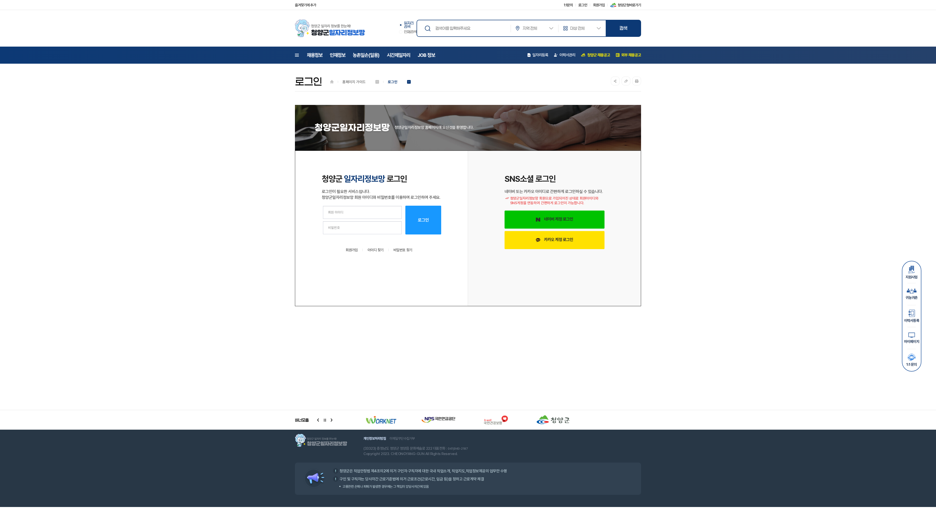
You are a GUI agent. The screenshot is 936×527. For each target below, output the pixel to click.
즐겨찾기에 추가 (305, 5)
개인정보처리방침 (374, 438)
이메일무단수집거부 (402, 438)
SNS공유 (615, 81)
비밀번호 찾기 (402, 250)
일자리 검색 (408, 25)
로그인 (582, 5)
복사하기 (626, 81)
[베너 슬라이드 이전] (318, 420)
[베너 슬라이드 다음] (331, 420)
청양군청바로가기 (629, 5)
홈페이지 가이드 (354, 82)
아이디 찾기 (376, 250)
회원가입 (599, 5)
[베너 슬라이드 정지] (325, 420)
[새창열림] (379, 420)
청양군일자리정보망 (330, 28)
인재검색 (410, 32)
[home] (332, 82)
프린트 (636, 81)
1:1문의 (568, 5)
